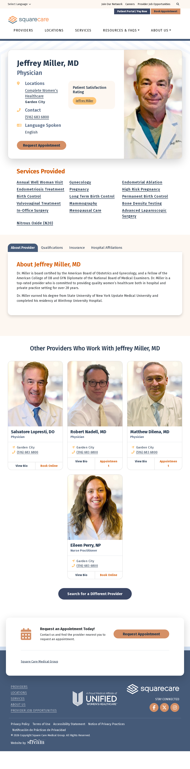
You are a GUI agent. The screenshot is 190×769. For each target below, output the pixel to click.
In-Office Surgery (32, 210)
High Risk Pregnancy (141, 189)
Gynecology (80, 182)
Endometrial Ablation (142, 182)
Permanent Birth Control (145, 196)
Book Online (49, 466)
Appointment (108, 464)
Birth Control (29, 196)
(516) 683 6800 (37, 117)
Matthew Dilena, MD (149, 431)
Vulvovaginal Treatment (39, 203)
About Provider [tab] (23, 248)
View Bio (22, 466)
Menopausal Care (85, 210)
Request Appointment (41, 145)
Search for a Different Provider (95, 594)
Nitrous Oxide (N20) (35, 223)
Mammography (83, 203)
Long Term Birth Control (92, 196)
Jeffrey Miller (84, 101)
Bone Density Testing (142, 203)
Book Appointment (165, 11)
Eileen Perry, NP (86, 545)
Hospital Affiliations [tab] (106, 248)
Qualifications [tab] (52, 248)
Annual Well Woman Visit (40, 182)
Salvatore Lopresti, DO (33, 431)
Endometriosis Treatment (40, 189)
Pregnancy (79, 189)
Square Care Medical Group (39, 661)
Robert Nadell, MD (88, 431)
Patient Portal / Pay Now (132, 11)
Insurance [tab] (77, 248)
